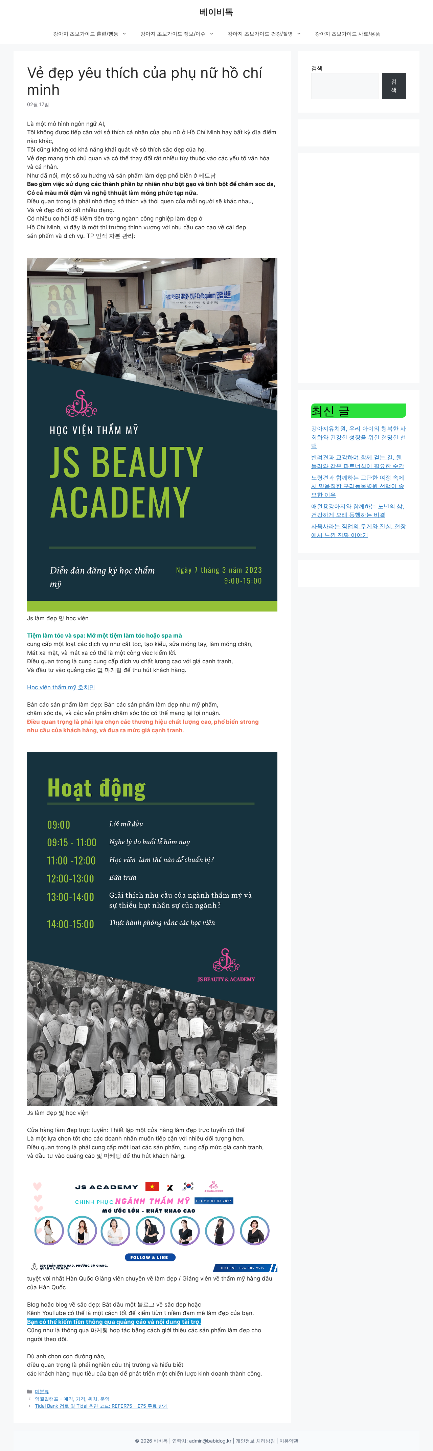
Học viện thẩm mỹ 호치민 (61, 687)
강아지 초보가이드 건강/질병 (260, 33)
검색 (317, 68)
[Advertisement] (358, 268)
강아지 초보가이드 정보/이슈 (173, 33)
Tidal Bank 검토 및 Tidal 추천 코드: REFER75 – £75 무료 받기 (101, 1406)
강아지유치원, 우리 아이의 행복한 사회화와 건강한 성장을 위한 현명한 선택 (358, 437)
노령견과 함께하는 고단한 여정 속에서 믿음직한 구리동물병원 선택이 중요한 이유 (357, 486)
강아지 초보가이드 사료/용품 (347, 33)
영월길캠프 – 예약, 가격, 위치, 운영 (72, 1399)
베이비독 (216, 12)
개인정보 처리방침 (255, 1441)
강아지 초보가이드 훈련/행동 (85, 33)
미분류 (42, 1391)
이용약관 (288, 1441)
